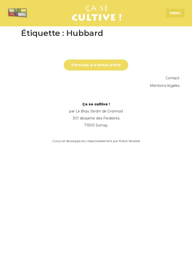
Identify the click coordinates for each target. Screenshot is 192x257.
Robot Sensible (129, 141)
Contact (173, 78)
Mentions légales (165, 85)
